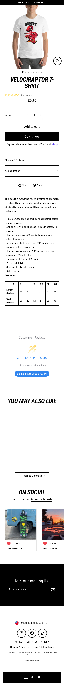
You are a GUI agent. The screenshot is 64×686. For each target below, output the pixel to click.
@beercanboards (41, 499)
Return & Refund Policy (43, 647)
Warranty (45, 641)
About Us (19, 641)
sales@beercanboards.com (32, 655)
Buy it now (32, 136)
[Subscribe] (52, 589)
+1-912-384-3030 (47, 652)
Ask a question (12, 170)
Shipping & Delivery (14, 160)
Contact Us (32, 641)
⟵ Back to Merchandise (32, 475)
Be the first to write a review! (32, 373)
